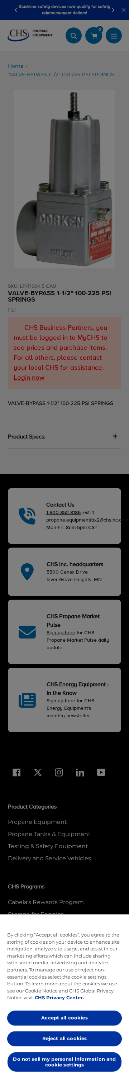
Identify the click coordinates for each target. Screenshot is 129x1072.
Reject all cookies (64, 1038)
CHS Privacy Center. (59, 997)
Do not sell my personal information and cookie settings (64, 1061)
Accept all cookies (64, 1018)
